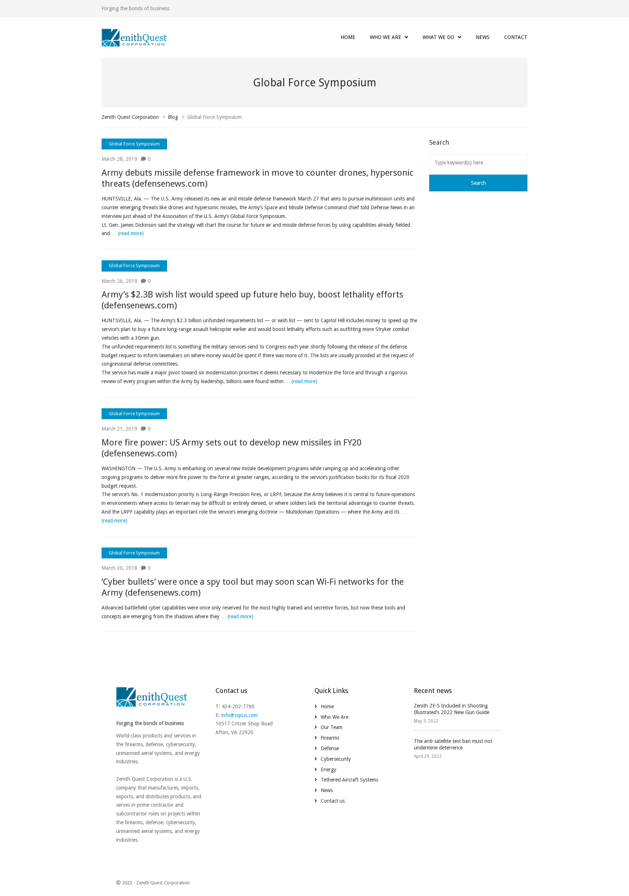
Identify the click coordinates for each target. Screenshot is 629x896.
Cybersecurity (336, 759)
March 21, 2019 (119, 429)
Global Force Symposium (134, 144)
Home (327, 706)
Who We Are (334, 717)
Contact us (333, 801)
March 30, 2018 (119, 568)
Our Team (332, 727)
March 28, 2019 (119, 159)
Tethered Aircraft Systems (349, 780)
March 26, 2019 (119, 281)
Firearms (330, 738)
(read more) (131, 233)
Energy (328, 769)
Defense (330, 748)
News (327, 790)
